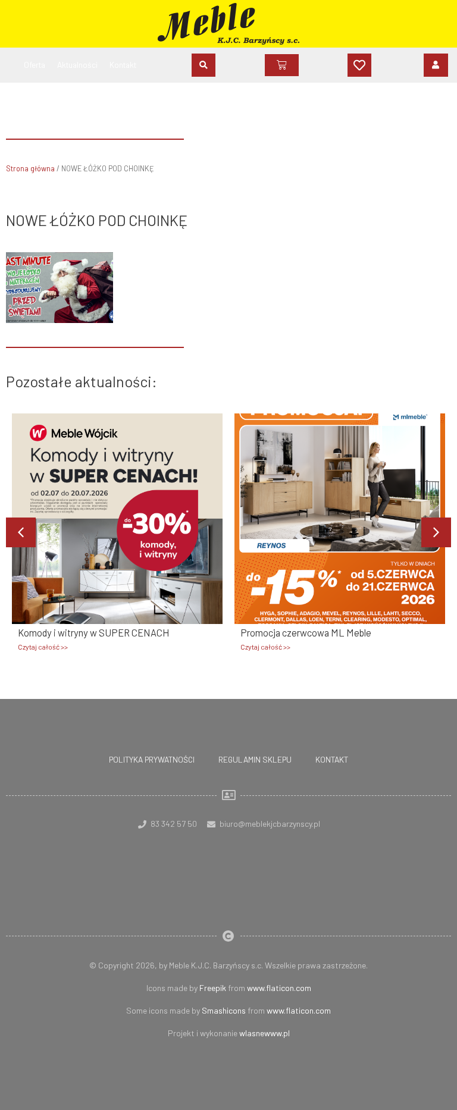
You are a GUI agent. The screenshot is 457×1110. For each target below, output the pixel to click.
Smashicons (224, 1010)
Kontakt (331, 759)
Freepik (212, 988)
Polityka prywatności (152, 759)
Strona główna (30, 168)
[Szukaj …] (203, 65)
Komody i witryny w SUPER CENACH (93, 632)
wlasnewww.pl (264, 1033)
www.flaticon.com (279, 988)
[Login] (436, 65)
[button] (436, 532)
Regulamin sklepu (255, 759)
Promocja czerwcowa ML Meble (305, 632)
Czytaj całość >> (43, 646)
